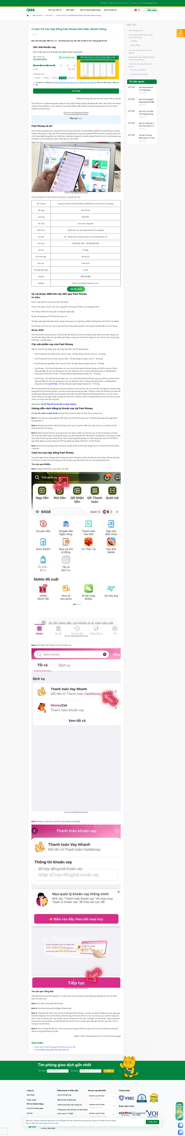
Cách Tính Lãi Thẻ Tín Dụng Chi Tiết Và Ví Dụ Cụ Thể (55, 1047)
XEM (108, 1071)
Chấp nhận (152, 1122)
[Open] (66, 1071)
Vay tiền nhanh (76, 289)
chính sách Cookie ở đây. (49, 1123)
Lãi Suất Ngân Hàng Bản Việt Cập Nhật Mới (52, 1050)
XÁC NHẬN (76, 91)
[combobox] (57, 1071)
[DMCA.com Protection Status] (153, 1098)
